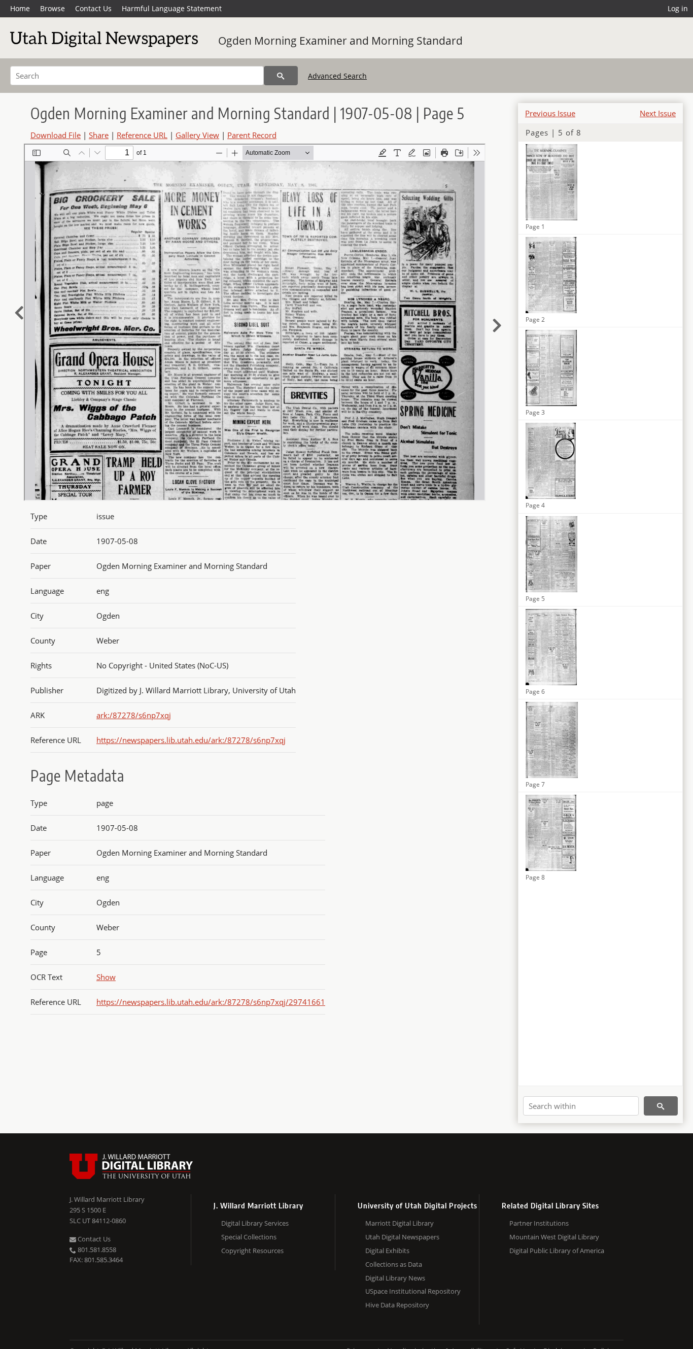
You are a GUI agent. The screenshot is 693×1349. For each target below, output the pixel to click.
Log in (678, 8)
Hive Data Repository (397, 1304)
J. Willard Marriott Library (107, 1199)
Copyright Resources (252, 1250)
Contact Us (93, 8)
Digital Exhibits (387, 1250)
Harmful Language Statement (172, 8)
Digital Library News (395, 1278)
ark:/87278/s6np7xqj (133, 715)
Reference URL (142, 135)
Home (20, 8)
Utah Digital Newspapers (402, 1236)
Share (99, 135)
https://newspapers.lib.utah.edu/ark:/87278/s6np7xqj (191, 740)
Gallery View (197, 135)
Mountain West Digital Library (554, 1236)
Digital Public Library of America (556, 1250)
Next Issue (658, 113)
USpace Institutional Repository (413, 1291)
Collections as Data (393, 1264)
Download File (55, 135)
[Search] (281, 75)
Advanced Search (337, 76)
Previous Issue (550, 113)
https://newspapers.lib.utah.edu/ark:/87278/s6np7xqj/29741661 (210, 1002)
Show (106, 977)
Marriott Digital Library (399, 1223)
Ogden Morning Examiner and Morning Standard (340, 40)
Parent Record (251, 135)
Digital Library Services (255, 1223)
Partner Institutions (539, 1223)
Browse (52, 8)
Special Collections (248, 1236)
